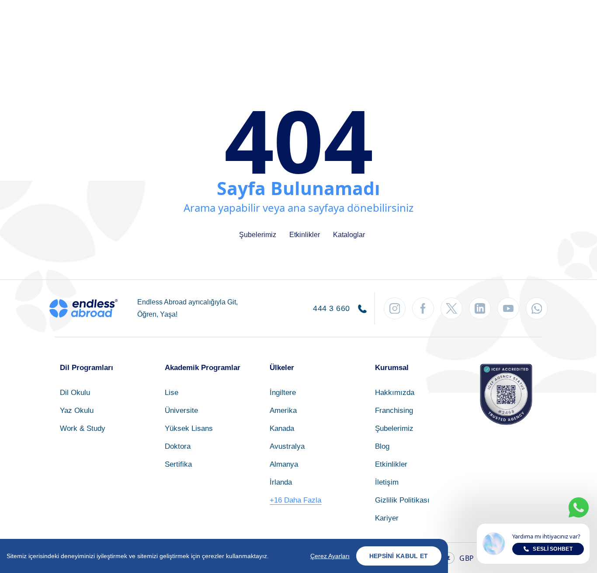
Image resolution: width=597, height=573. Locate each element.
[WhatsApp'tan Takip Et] (537, 308)
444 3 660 (332, 308)
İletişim (387, 482)
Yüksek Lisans (189, 428)
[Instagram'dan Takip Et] (395, 308)
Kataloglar (349, 234)
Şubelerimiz (257, 234)
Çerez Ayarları (330, 555)
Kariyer (387, 518)
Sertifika (178, 464)
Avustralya (287, 446)
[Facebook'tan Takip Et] (423, 308)
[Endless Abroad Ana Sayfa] (83, 308)
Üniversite (181, 410)
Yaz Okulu (77, 410)
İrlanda (281, 482)
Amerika (283, 410)
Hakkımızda (394, 392)
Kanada (282, 428)
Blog (382, 446)
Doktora (178, 446)
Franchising (394, 410)
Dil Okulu (75, 392)
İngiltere (283, 392)
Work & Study (82, 428)
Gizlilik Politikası (402, 500)
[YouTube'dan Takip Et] (508, 308)
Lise (171, 392)
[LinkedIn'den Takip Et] (480, 308)
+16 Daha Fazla (295, 500)
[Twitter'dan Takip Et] (451, 308)
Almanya (284, 464)
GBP (460, 558)
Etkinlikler (304, 234)
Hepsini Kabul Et (398, 555)
